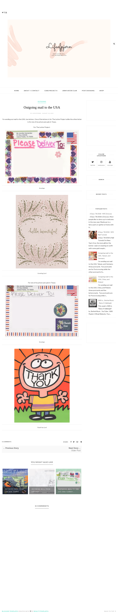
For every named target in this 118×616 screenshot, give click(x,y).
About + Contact (31, 90)
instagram (101, 165)
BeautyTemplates (41, 611)
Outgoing (42, 101)
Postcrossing (88, 90)
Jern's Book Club (69, 90)
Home (16, 90)
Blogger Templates (10, 611)
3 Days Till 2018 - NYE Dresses (101, 214)
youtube (110, 165)
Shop (101, 90)
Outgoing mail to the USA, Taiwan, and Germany (105, 255)
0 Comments (6, 441)
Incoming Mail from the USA (40, 490)
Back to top (109, 611)
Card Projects (50, 90)
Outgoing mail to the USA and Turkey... (68, 490)
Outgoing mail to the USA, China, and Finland (105, 279)
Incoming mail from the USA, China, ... (14, 490)
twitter (92, 165)
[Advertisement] (15, 6)
